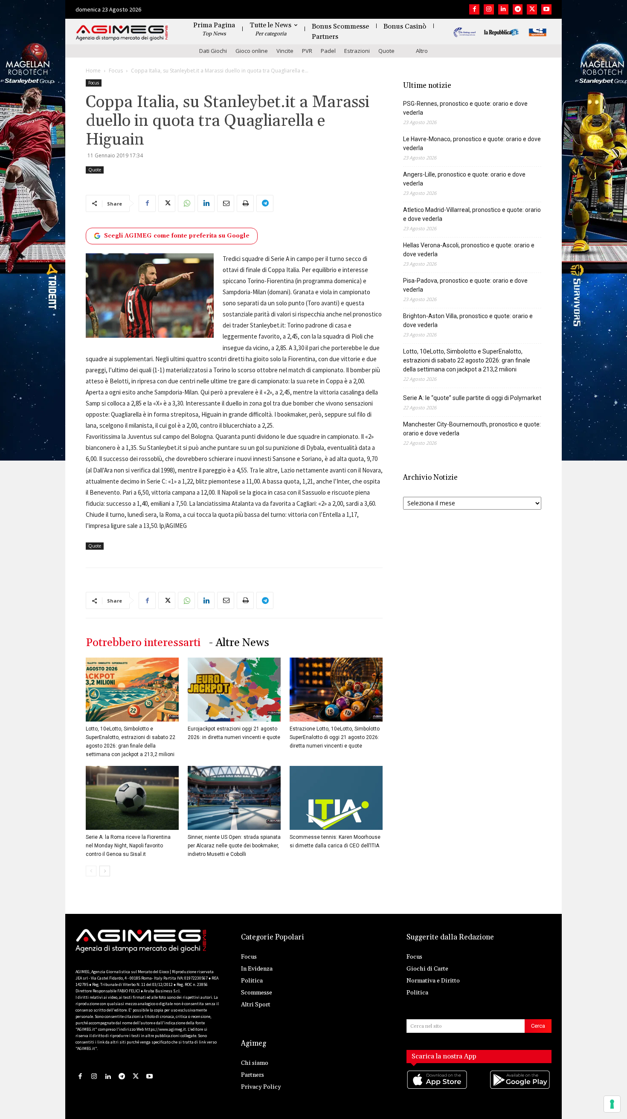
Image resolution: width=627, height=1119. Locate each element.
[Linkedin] (503, 9)
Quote (386, 51)
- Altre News (239, 642)
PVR (307, 51)
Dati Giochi (213, 51)
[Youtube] (546, 9)
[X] (532, 9)
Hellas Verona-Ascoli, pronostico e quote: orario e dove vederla (468, 250)
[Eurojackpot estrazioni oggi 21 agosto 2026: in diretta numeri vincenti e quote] (234, 690)
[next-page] (104, 871)
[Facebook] (474, 9)
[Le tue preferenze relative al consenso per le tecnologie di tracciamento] (612, 1104)
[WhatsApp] (186, 203)
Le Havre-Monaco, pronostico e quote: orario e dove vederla (472, 143)
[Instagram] (489, 9)
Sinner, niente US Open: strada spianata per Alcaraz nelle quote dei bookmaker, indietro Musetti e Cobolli (234, 845)
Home (93, 70)
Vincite (284, 51)
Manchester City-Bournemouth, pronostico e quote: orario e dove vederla (472, 429)
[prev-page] (91, 871)
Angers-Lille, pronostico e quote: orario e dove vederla (464, 179)
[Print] (245, 203)
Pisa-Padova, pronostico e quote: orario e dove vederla (465, 285)
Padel (328, 51)
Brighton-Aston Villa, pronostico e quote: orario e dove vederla (468, 320)
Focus (116, 70)
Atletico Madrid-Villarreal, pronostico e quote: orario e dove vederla (472, 214)
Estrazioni (357, 51)
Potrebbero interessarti (143, 642)
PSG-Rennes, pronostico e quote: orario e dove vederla (465, 108)
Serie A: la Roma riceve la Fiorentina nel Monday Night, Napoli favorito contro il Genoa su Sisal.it (128, 845)
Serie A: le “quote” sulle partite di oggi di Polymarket (472, 397)
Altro (422, 51)
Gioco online (251, 51)
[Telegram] (518, 9)
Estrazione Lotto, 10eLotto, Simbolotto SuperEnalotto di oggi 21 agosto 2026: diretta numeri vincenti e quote (335, 737)
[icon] (437, 1088)
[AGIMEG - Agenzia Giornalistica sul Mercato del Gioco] (121, 33)
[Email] (225, 203)
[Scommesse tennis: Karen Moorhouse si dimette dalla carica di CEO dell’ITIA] (336, 798)
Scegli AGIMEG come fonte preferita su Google (177, 236)
